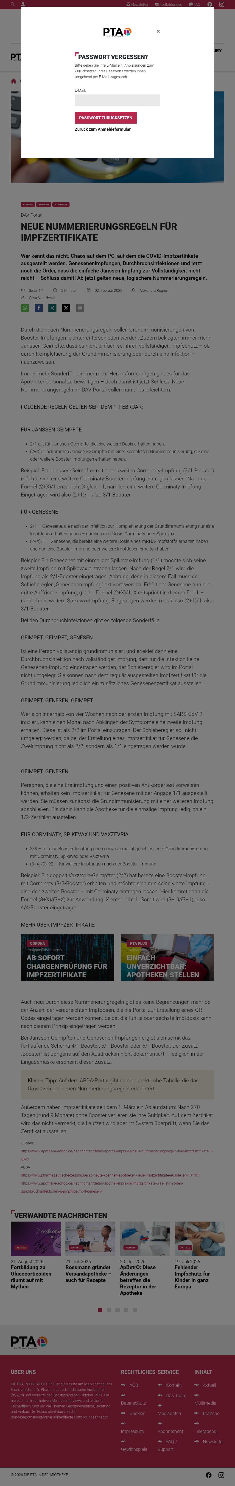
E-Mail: (80, 90)
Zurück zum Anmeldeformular (103, 129)
